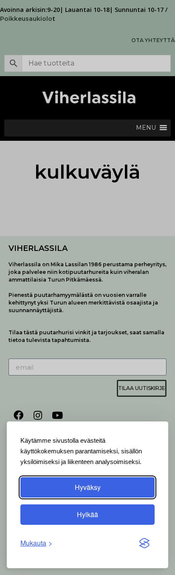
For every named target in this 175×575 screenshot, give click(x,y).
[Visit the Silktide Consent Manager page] (144, 543)
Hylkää (87, 514)
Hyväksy (88, 487)
